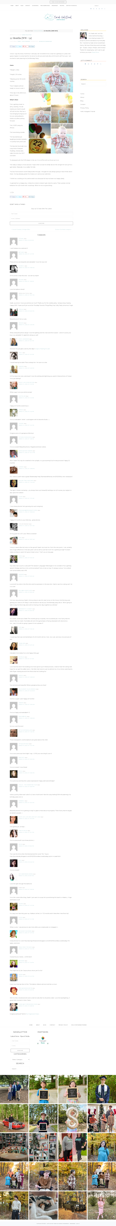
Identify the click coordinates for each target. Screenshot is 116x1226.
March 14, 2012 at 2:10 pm (26, 411)
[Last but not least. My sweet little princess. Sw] (102, 1147)
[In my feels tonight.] (102, 1089)
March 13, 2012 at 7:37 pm (26, 932)
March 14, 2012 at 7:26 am (26, 629)
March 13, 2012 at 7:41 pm (26, 919)
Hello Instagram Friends (87, 111)
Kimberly (21, 800)
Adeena (21, 702)
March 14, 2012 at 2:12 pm (26, 397)
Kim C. (20, 352)
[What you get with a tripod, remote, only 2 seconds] (14, 1176)
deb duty (22, 757)
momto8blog (23, 716)
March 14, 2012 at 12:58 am (27, 677)
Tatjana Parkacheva (25, 437)
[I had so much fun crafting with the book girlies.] (14, 1147)
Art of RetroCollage (25, 730)
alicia (20, 917)
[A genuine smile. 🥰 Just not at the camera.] (72, 1176)
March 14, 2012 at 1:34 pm (26, 425)
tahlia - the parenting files (28, 784)
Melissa (21, 279)
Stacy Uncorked (24, 339)
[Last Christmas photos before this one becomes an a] (14, 1205)
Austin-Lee (22, 396)
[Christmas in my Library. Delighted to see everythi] (43, 1147)
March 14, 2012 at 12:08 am (27, 718)
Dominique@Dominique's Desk (28, 510)
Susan (21, 974)
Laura (21, 496)
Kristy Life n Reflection (26, 382)
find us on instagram (58, 2)
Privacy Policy (84, 108)
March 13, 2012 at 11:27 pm (26, 745)
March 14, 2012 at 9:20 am (26, 576)
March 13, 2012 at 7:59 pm (26, 889)
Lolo (20, 860)
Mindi (20, 556)
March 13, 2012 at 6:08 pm (26, 1005)
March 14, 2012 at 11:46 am (27, 482)
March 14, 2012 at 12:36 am (27, 704)
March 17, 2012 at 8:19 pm (26, 240)
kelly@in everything (25, 590)
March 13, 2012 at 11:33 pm (26, 731)
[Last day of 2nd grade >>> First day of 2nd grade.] (72, 1089)
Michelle (21, 657)
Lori (20, 627)
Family (41, 31)
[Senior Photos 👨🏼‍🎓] (14, 1118)
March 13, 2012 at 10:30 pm (26, 772)
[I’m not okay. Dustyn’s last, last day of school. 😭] (43, 1118)
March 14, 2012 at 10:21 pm (26, 295)
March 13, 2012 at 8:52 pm (26, 846)
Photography (26, 41)
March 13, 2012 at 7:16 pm (26, 962)
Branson (21, 960)
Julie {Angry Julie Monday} (27, 689)
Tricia (20, 771)
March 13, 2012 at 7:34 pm (26, 948)
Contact (82, 104)
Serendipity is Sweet (25, 608)
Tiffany (21, 238)
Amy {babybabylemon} (26, 874)
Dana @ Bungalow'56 (25, 988)
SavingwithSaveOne (25, 931)
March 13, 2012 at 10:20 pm (26, 786)
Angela (21, 675)
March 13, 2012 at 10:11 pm (26, 832)
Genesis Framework (64, 1223)
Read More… (96, 52)
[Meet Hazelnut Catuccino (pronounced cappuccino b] (43, 1205)
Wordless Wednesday (45, 41)
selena (21, 903)
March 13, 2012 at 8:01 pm (26, 875)
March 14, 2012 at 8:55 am (26, 592)
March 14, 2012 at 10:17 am (26, 525)
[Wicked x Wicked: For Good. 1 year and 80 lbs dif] (72, 1147)
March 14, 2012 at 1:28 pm (26, 438)
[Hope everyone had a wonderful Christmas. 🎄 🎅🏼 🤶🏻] (102, 1118)
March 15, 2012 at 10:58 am (26, 267)
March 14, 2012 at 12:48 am (27, 690)
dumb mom (22, 643)
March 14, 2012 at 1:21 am (26, 658)
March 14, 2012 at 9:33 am (26, 557)
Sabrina (21, 366)
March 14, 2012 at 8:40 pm (26, 311)
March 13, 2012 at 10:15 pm (26, 802)
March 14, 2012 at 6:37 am (26, 645)
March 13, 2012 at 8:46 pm (26, 862)
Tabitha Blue (23, 830)
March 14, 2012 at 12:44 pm (27, 452)
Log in (77, 1223)
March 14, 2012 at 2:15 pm (26, 384)
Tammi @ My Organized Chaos (28, 1004)
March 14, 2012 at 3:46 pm (26, 324)
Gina (20, 537)
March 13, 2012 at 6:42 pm (26, 976)
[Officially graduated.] (14, 1089)
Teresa (21, 409)
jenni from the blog (25, 947)
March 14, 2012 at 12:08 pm (27, 468)
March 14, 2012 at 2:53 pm (26, 368)
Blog (81, 101)
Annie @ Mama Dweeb (25, 450)
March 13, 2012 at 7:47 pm (26, 905)
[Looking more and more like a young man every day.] (43, 1176)
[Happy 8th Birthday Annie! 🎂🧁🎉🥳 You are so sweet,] (72, 1118)
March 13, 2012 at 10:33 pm (26, 759)
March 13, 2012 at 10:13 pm (26, 818)
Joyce (20, 844)
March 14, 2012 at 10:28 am (27, 512)
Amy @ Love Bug (24, 743)
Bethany (21, 252)
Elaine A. (21, 265)
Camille (21, 309)
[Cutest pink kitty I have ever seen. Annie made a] (102, 1205)
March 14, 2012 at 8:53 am (26, 610)
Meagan (21, 323)
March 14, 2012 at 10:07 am (27, 539)
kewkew (21, 574)
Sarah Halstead (58, 17)
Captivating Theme (52, 1223)
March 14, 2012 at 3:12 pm (26, 354)
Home (35, 31)
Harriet (21, 466)
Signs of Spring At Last (43, 348)
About (82, 97)
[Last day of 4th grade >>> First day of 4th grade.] (43, 1089)
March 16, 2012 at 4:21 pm (26, 254)
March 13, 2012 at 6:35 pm (26, 989)
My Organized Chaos (32, 1014)
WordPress (72, 1223)
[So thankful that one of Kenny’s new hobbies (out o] (72, 1205)
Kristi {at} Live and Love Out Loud (29, 816)
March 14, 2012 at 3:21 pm (26, 340)
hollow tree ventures (26, 480)
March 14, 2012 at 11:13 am (26, 498)
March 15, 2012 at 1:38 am (26, 281)
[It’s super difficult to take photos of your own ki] (102, 1176)
